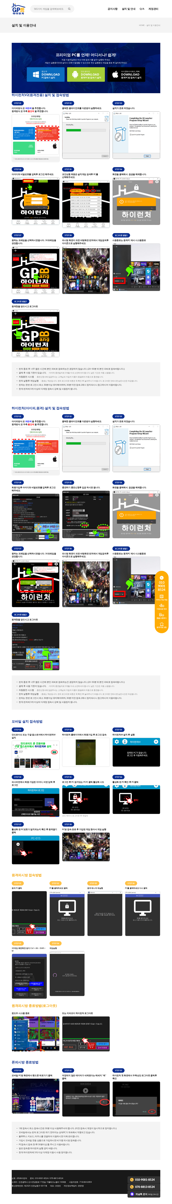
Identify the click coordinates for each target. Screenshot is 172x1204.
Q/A (142, 8)
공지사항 (113, 8)
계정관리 (153, 8)
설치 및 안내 (128, 8)
